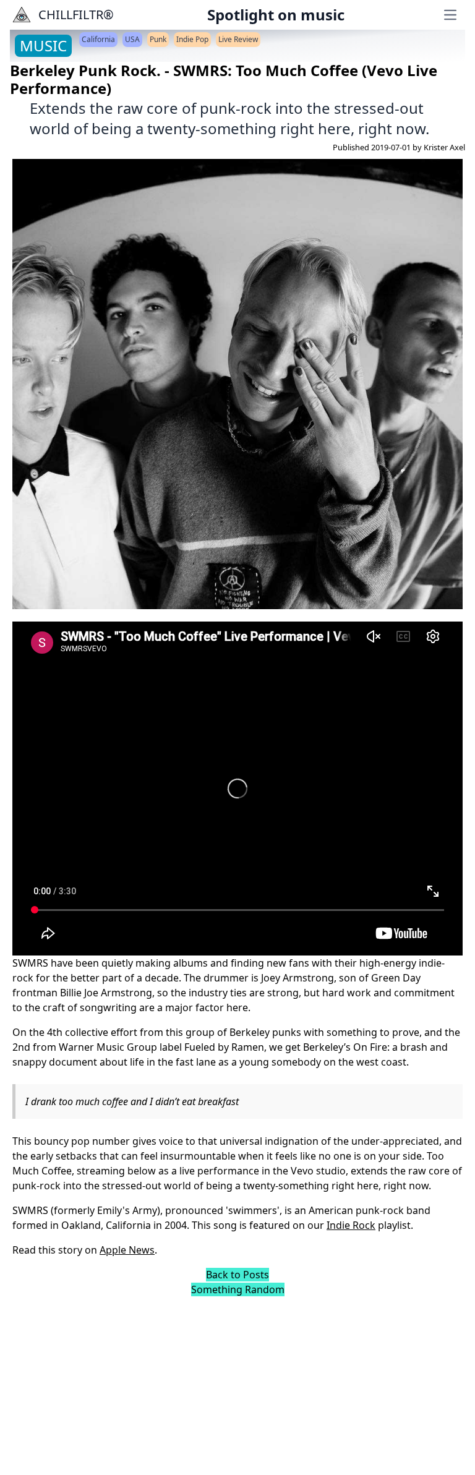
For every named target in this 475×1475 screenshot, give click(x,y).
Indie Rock (351, 1225)
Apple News (127, 1250)
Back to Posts (237, 1274)
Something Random (238, 1289)
